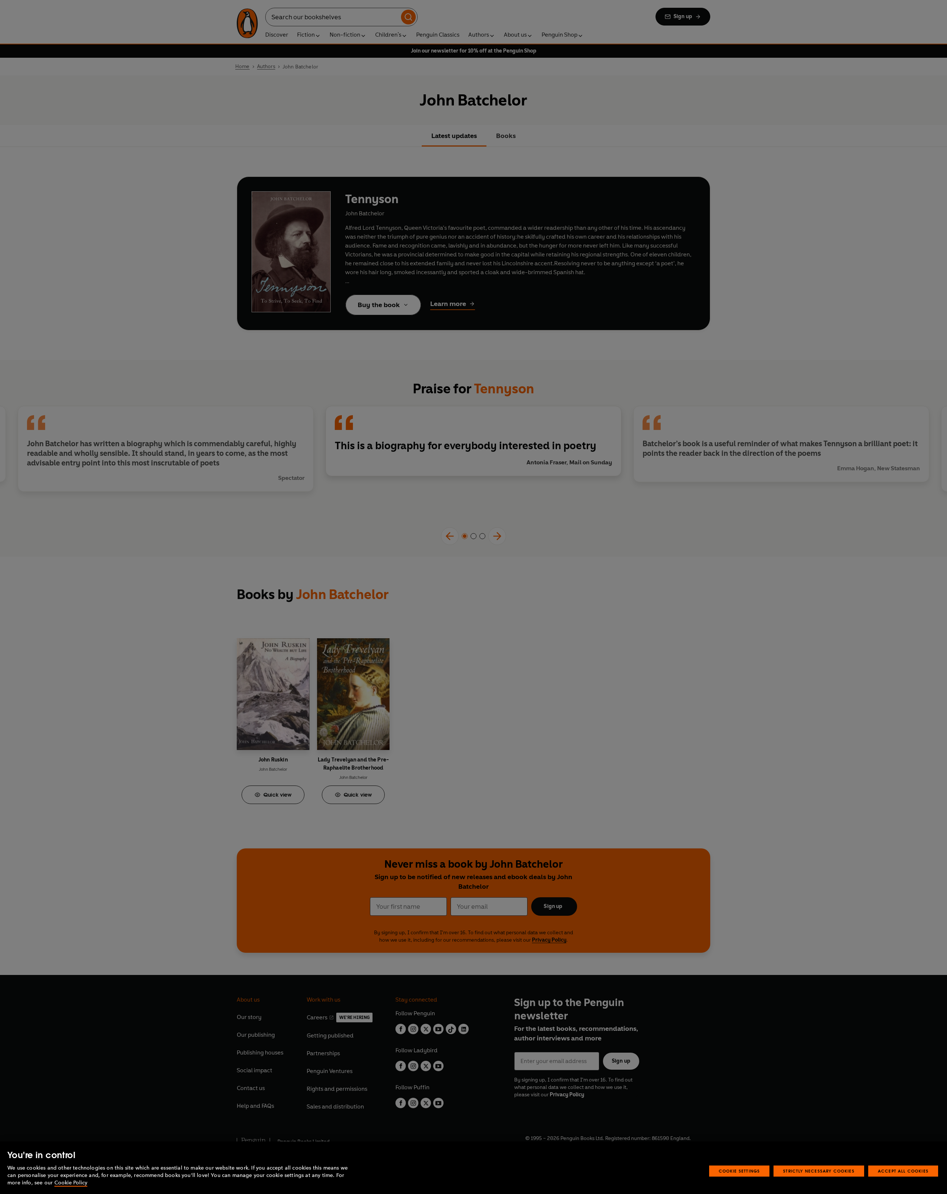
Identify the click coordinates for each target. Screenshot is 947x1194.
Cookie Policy (70, 1183)
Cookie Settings (739, 1171)
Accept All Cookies (903, 1171)
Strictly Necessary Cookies (819, 1171)
